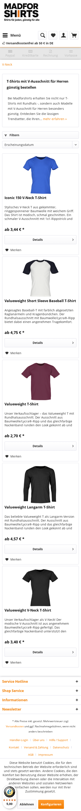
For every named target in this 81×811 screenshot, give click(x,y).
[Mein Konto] (63, 35)
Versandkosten (15, 726)
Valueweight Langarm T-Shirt (30, 507)
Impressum (45, 755)
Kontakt (14, 747)
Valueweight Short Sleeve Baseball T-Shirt (40, 301)
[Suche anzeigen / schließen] (42, 35)
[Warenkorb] (74, 35)
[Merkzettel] (53, 35)
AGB (30, 755)
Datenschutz (61, 747)
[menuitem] (11, 35)
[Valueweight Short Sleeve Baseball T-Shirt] (40, 278)
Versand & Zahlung (36, 747)
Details (38, 240)
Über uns (38, 740)
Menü (15, 35)
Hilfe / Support (58, 740)
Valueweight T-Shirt (21, 404)
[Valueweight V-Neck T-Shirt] (40, 587)
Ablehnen (27, 804)
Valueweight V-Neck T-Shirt (28, 610)
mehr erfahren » (55, 119)
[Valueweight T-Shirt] (40, 381)
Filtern (14, 135)
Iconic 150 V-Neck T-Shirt (25, 198)
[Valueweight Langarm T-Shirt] (40, 484)
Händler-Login (19, 740)
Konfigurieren (51, 804)
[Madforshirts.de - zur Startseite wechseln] (21, 15)
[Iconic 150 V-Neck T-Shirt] (40, 175)
